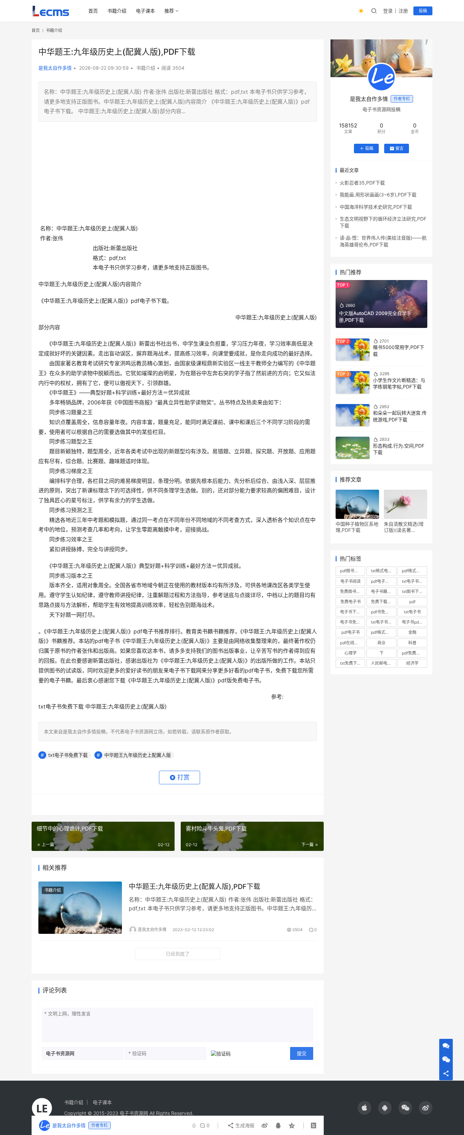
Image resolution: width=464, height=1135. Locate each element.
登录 (388, 11)
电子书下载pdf (352, 611)
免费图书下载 (352, 591)
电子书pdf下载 (414, 622)
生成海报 (244, 1125)
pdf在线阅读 (351, 642)
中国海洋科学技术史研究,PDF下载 (376, 207)
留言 (399, 148)
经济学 (412, 663)
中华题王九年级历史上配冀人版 (137, 755)
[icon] (364, 1108)
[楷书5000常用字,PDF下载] (353, 349)
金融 (412, 632)
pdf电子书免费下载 (383, 581)
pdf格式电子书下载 (414, 570)
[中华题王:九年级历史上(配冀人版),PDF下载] (80, 907)
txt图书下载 (412, 591)
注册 (403, 11)
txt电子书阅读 (414, 581)
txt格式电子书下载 (383, 570)
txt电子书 (412, 611)
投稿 (423, 10)
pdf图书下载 (351, 570)
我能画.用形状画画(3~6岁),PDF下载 (378, 194)
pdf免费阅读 (413, 653)
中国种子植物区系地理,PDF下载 (357, 527)
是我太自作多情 (55, 68)
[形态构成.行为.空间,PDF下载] (353, 448)
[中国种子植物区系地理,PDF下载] (357, 504)
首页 (93, 11)
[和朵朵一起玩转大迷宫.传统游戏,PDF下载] (353, 415)
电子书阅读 (350, 581)
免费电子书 (350, 601)
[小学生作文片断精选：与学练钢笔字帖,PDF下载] (353, 382)
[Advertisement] (177, 176)
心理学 (350, 653)
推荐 (169, 11)
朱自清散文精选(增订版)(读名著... (404, 527)
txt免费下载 (350, 663)
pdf (412, 601)
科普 (412, 642)
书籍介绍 (116, 11)
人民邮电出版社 (383, 663)
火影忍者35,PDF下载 (362, 183)
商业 (381, 642)
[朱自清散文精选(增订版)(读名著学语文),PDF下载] (405, 504)
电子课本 (145, 11)
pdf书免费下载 (383, 611)
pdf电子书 (350, 632)
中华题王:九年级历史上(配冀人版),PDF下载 (194, 887)
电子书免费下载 (352, 622)
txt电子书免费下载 (68, 755)
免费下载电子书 (383, 601)
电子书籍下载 (383, 591)
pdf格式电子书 (383, 632)
